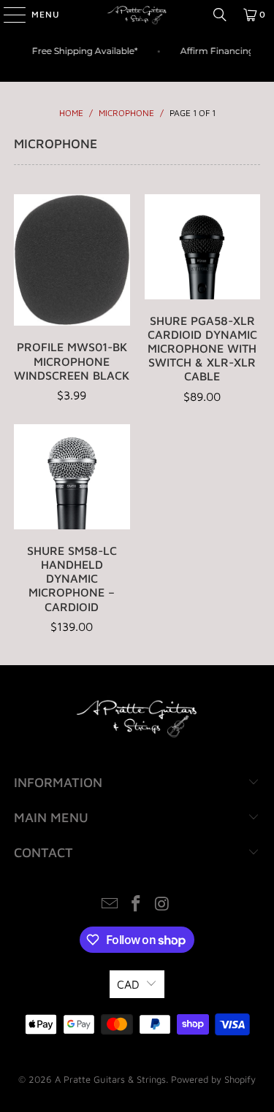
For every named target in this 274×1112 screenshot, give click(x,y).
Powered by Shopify (213, 1079)
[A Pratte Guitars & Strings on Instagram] (162, 905)
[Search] (220, 14)
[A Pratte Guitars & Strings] (137, 14)
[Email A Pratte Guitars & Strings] (110, 905)
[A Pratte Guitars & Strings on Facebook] (137, 905)
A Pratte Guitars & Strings (110, 1079)
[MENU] (7, 14)
